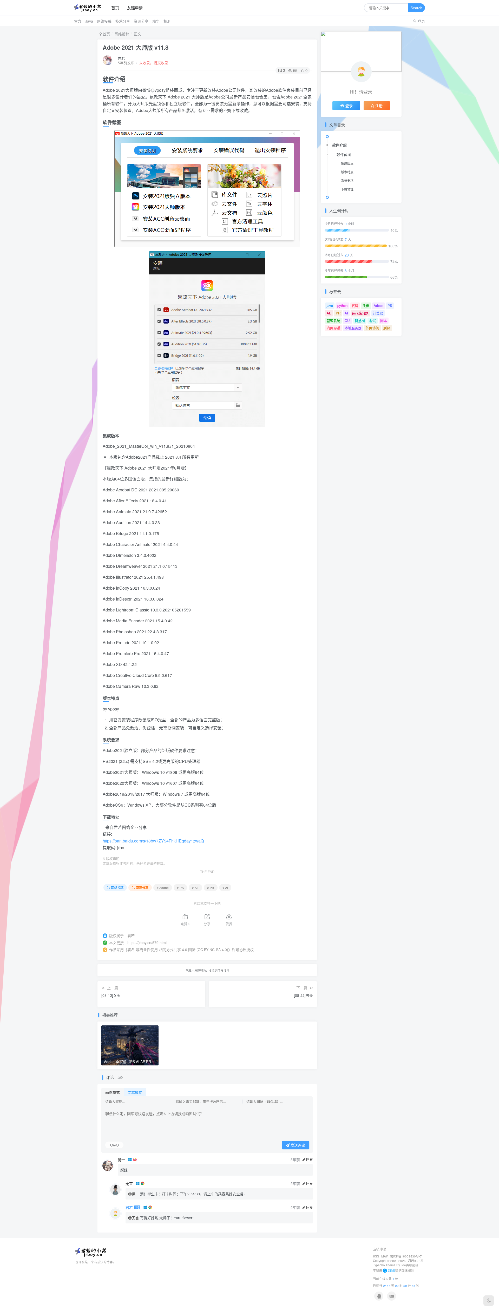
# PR (210, 887)
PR (338, 313)
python (342, 305)
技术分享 (122, 21)
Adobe (378, 305)
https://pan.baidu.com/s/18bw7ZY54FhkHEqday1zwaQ (153, 841)
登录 (421, 21)
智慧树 (360, 320)
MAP (384, 1256)
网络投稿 (104, 21)
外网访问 (372, 327)
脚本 (383, 320)
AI (346, 313)
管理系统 (333, 320)
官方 (77, 21)
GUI (348, 320)
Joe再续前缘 (409, 1265)
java (330, 305)
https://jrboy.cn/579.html (147, 942)
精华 (156, 21)
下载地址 (347, 189)
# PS (180, 887)
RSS (376, 1256)
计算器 (378, 313)
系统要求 (347, 180)
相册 (167, 21)
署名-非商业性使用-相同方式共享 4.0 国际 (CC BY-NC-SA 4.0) (177, 949)
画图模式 (112, 1092)
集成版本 (347, 163)
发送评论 (297, 1145)
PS (390, 305)
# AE (195, 887)
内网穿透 (333, 327)
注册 (379, 105)
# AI (225, 887)
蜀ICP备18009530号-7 (406, 1256)
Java (89, 21)
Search (416, 7)
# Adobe (163, 887)
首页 (115, 7)
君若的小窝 (416, 1261)
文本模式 (135, 1092)
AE (329, 313)
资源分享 (141, 21)
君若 (121, 58)
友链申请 (135, 7)
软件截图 (344, 154)
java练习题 (360, 313)
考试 (372, 320)
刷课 (386, 327)
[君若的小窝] (89, 7)
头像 (366, 305)
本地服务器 (353, 327)
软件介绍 (339, 145)
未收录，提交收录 (153, 62)
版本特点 (347, 172)
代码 (355, 305)
